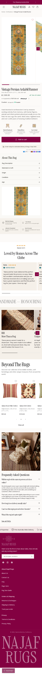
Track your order (7, 609)
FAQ (3, 582)
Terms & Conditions (8, 619)
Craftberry (28, 632)
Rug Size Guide (7, 590)
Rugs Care (5, 586)
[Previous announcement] (6, 2)
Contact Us (5, 577)
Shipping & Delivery (8, 605)
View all (21, 425)
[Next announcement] (35, 2)
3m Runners (9, 12)
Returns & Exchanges (9, 601)
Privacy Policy (6, 624)
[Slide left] (16, 419)
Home (3, 12)
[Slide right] (25, 419)
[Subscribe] (31, 556)
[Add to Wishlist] (32, 20)
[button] (4, 7)
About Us (5, 573)
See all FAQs (6, 521)
